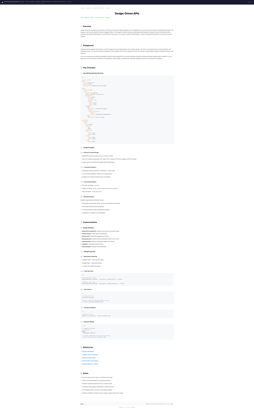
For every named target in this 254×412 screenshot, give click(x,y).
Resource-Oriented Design (92, 152)
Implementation (91, 222)
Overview (88, 26)
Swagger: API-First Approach (90, 354)
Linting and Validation (90, 307)
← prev (120, 407)
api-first (82, 17)
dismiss (250, 2)
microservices (107, 17)
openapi (92, 17)
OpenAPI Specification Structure (94, 73)
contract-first (102, 17)
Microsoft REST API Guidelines (90, 360)
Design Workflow (89, 228)
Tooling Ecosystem (90, 251)
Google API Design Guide (89, 357)
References (89, 347)
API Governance (89, 197)
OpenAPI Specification (88, 351)
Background (89, 45)
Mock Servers (88, 289)
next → (133, 407)
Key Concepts (90, 68)
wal (82, 404)
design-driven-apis (99, 8)
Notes (86, 373)
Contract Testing (90, 322)
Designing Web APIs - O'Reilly (90, 364)
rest (94, 17)
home (83, 8)
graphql (97, 17)
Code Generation (89, 271)
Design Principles (90, 147)
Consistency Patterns (90, 167)
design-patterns (87, 17)
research (88, 8)
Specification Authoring (91, 256)
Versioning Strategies (91, 182)
